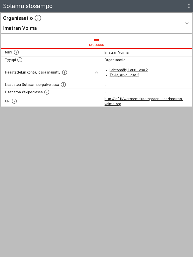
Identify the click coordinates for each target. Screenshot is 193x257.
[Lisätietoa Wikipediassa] (47, 92)
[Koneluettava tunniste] (14, 101)
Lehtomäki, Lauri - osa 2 (129, 70)
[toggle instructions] (38, 18)
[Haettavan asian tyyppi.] (20, 60)
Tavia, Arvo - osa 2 (124, 75)
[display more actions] (189, 6)
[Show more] (96, 73)
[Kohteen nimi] (16, 52)
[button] (96, 23)
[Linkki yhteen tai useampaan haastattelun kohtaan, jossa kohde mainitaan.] (65, 72)
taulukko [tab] (97, 45)
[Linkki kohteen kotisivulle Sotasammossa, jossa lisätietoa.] (63, 85)
